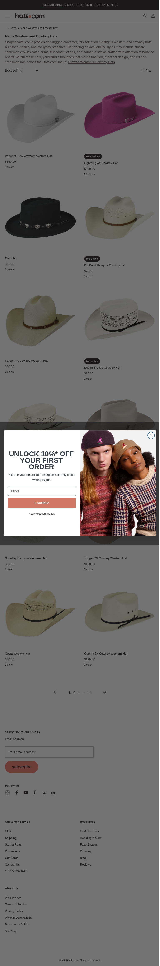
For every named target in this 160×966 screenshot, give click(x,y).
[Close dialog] (149, 435)
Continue (40, 503)
